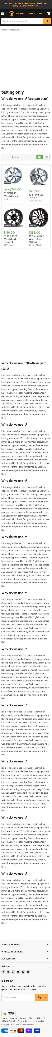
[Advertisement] (26, 59)
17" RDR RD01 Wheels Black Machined (10, 239)
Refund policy (38, 1021)
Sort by (15, 157)
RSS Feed (39, 1018)
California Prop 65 (8, 1021)
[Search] (47, 21)
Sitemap (23, 1018)
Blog (30, 1018)
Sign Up (42, 997)
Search (4, 1018)
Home (4, 30)
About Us (13, 1018)
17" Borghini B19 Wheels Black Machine (36, 239)
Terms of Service (24, 1021)
